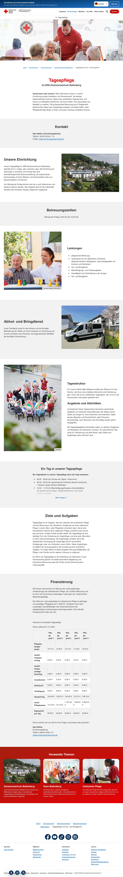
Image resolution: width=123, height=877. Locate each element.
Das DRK (89, 11)
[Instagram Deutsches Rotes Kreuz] (68, 837)
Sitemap (94, 855)
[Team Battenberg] (61, 771)
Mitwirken (82, 11)
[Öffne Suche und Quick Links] (107, 11)
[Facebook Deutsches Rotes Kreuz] (48, 837)
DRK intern (95, 864)
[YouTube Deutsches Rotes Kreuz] (55, 837)
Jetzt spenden (9, 850)
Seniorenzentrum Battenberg (19, 786)
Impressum (95, 859)
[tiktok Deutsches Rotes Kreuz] (61, 837)
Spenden (114, 11)
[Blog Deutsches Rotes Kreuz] (75, 837)
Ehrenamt (36, 852)
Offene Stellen (99, 11)
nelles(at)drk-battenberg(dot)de (51, 139)
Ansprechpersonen (68, 857)
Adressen (65, 859)
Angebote (62, 11)
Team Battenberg (52, 786)
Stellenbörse (37, 855)
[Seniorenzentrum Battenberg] (22, 771)
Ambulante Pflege (92, 786)
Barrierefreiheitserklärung (100, 862)
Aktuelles (65, 852)
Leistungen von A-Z (69, 855)
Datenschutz (95, 857)
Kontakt (93, 852)
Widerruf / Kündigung (98, 850)
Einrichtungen (72, 11)
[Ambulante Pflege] (101, 771)
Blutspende (37, 857)
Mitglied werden (38, 850)
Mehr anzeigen (60, 498)
